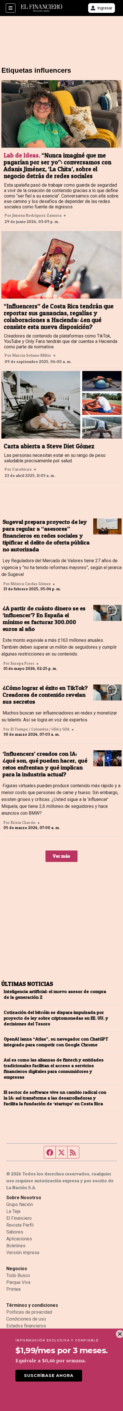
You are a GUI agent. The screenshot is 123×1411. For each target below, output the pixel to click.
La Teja (13, 1211)
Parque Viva (18, 1282)
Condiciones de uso (26, 1319)
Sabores (14, 1232)
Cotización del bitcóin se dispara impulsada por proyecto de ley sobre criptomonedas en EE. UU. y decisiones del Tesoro (56, 1018)
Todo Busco (18, 1275)
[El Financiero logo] (41, 8)
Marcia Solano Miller (31, 355)
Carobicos (22, 469)
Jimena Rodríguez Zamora (36, 215)
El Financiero (19, 1218)
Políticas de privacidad (29, 1312)
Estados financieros (26, 1326)
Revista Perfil (19, 1225)
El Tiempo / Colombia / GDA (35, 729)
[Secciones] (10, 8)
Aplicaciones (19, 1239)
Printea (13, 1289)
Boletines (15, 1245)
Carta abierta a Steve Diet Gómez (49, 446)
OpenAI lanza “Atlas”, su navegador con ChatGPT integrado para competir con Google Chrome (56, 1041)
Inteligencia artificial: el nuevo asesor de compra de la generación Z (55, 994)
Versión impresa (22, 1252)
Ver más (61, 856)
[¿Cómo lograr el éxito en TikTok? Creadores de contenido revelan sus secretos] (107, 692)
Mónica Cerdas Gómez (31, 583)
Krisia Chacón (23, 822)
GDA (66, 729)
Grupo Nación (19, 1204)
